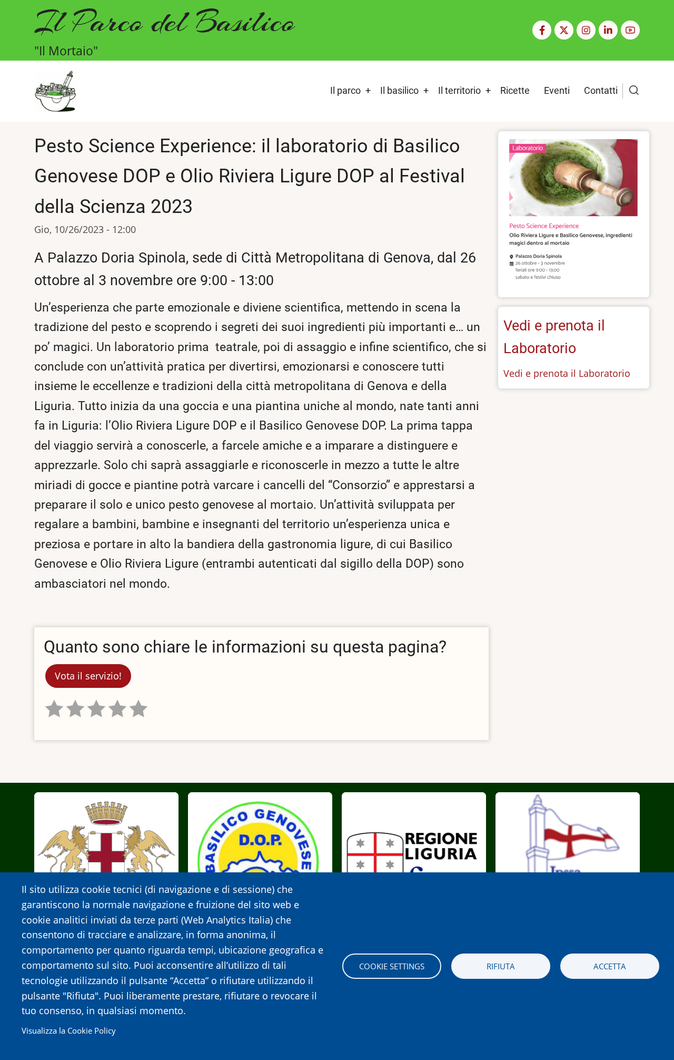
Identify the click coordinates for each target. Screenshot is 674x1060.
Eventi (557, 90)
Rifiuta (501, 966)
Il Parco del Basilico (164, 21)
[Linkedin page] (608, 30)
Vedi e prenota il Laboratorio (566, 373)
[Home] (55, 90)
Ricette (515, 90)
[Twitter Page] (563, 30)
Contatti (601, 90)
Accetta (609, 966)
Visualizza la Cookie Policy (69, 1030)
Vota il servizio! (88, 675)
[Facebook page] (541, 30)
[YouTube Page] (630, 30)
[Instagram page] (586, 30)
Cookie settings (391, 966)
